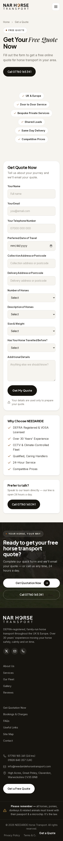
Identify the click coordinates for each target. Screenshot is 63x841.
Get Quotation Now (28, 583)
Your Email (14, 203)
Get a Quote (47, 833)
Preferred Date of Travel (22, 238)
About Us (8, 666)
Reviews (8, 692)
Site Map (8, 734)
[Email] (14, 651)
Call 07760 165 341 (19, 71)
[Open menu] (56, 7)
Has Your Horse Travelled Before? (27, 340)
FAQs (6, 721)
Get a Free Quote (19, 788)
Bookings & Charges (15, 714)
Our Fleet (8, 679)
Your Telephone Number (22, 220)
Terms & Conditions (35, 835)
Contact (8, 740)
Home (6, 22)
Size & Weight (16, 323)
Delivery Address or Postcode (25, 272)
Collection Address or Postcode (27, 255)
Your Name (14, 186)
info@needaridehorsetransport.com (29, 766)
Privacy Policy (12, 835)
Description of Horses (20, 306)
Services (8, 672)
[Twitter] (6, 651)
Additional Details (19, 356)
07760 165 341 (16, 755)
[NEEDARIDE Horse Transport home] (15, 7)
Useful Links (10, 727)
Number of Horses (18, 290)
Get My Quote (22, 390)
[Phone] (23, 651)
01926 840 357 (17, 760)
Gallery (7, 686)
